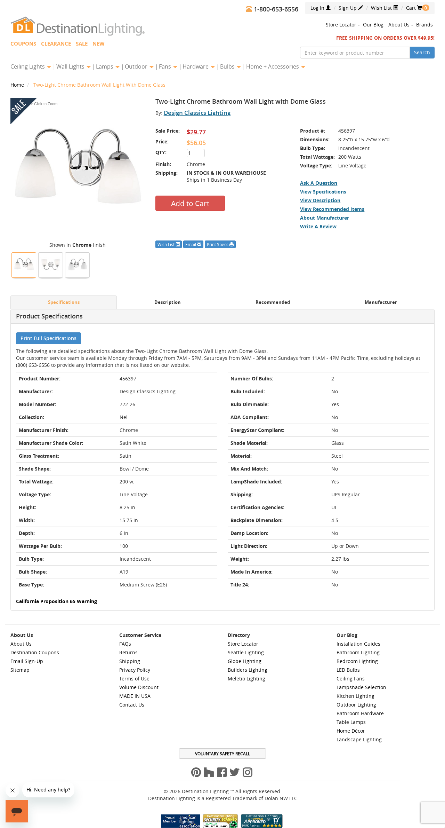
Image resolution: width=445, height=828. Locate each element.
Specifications (64, 302)
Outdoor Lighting (356, 704)
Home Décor (351, 730)
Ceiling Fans (351, 678)
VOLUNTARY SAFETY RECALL (222, 753)
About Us (399, 24)
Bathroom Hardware (360, 713)
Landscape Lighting (359, 739)
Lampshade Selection (361, 687)
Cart (414, 8)
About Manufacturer (324, 217)
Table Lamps (351, 722)
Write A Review (318, 226)
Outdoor (137, 66)
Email (191, 244)
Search (422, 52)
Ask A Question (318, 183)
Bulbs (228, 66)
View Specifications (323, 191)
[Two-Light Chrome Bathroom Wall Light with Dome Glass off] (77, 264)
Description (167, 302)
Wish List (382, 8)
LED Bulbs (348, 670)
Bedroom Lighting (357, 661)
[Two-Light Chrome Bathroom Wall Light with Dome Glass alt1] (50, 264)
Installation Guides (358, 643)
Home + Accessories (273, 66)
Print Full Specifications (48, 338)
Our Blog (373, 24)
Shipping (129, 661)
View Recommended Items (332, 209)
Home (17, 84)
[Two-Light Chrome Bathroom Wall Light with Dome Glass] (24, 264)
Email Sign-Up (26, 661)
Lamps (105, 66)
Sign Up (348, 8)
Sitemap (20, 670)
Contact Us (131, 704)
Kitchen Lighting (355, 696)
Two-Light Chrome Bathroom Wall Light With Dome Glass (99, 84)
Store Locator (341, 24)
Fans (165, 66)
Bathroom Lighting (358, 652)
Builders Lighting (247, 670)
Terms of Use (134, 678)
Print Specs (218, 244)
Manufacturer (381, 302)
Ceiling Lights (28, 66)
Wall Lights (71, 66)
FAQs (125, 643)
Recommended (273, 302)
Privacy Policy (134, 670)
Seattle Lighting (246, 652)
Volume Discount (139, 687)
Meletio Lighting (246, 678)
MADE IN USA (135, 696)
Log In (318, 8)
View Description (320, 200)
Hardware (196, 66)
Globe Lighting (244, 661)
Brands (424, 24)
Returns (128, 652)
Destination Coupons (34, 652)
